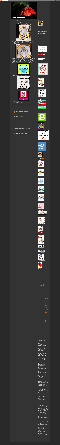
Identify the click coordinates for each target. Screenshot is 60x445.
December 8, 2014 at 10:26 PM (18, 121)
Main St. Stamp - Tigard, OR (41, 285)
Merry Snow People (46, 315)
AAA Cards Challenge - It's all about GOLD (46, 298)
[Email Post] (20, 104)
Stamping (30, 105)
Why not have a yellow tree (46, 305)
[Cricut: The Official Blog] (43, 158)
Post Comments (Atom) (17, 149)
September (46, 321)
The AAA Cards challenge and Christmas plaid (46, 308)
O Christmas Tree (46, 311)
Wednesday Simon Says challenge (20, 101)
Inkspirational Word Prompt (15, 105)
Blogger (33, 439)
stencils (31, 105)
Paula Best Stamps (22, 105)
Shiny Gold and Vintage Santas (46, 313)
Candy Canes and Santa (46, 300)
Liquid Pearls (19, 105)
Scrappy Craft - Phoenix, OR (41, 283)
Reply (14, 112)
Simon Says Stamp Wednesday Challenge (23, 116)
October (46, 320)
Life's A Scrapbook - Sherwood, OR (42, 284)
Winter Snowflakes (46, 296)
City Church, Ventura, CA (41, 271)
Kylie (14, 121)
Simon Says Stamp (26, 105)
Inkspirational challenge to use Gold (21, 75)
